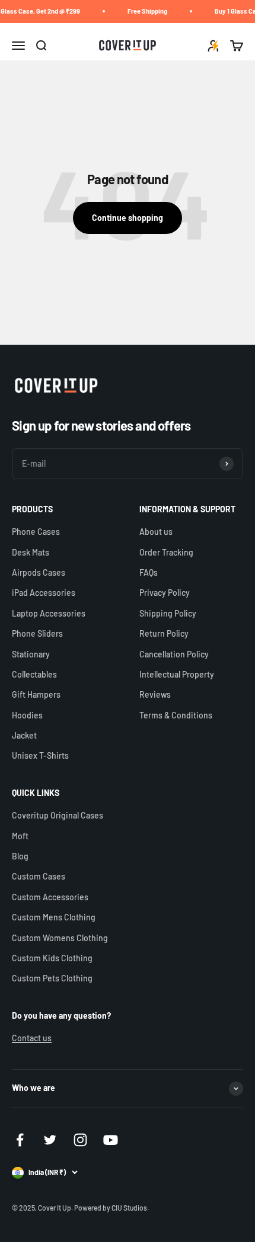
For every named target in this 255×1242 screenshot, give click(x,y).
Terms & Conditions (175, 715)
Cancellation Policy (174, 654)
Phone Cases (36, 532)
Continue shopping (127, 218)
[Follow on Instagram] (80, 1140)
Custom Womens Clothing (60, 938)
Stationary (31, 654)
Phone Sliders (37, 633)
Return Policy (164, 633)
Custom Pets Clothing (52, 978)
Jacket (24, 735)
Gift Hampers (36, 694)
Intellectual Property (176, 674)
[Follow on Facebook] (20, 1140)
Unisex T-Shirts (40, 755)
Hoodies (27, 715)
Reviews (155, 694)
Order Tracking (166, 552)
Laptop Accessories (48, 613)
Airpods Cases (38, 572)
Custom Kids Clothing (52, 958)
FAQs (148, 572)
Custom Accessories (50, 897)
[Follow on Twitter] (50, 1140)
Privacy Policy (164, 593)
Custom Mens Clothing (53, 917)
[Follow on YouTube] (111, 1140)
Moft (20, 836)
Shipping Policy (167, 613)
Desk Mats (30, 552)
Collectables (34, 674)
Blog (20, 856)
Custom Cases (38, 876)
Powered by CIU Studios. (111, 1208)
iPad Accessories (43, 593)
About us (156, 532)
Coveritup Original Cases (57, 815)
